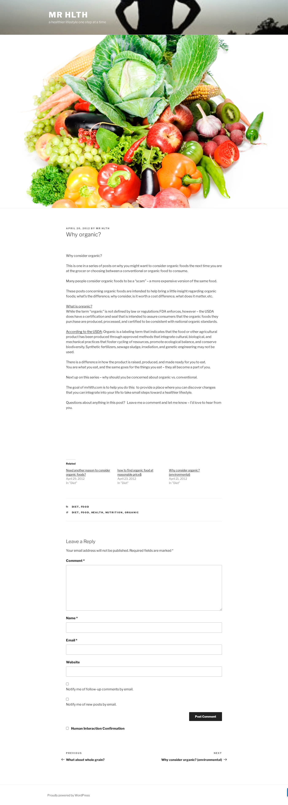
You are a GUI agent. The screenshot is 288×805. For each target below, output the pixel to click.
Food (85, 506)
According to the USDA (84, 332)
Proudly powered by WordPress (68, 795)
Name (72, 618)
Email (71, 640)
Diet (75, 506)
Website (73, 662)
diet (75, 512)
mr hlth (68, 14)
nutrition (114, 512)
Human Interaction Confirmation (97, 728)
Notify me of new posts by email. (91, 704)
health (97, 512)
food (85, 512)
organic (132, 512)
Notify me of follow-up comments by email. (99, 689)
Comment (75, 561)
